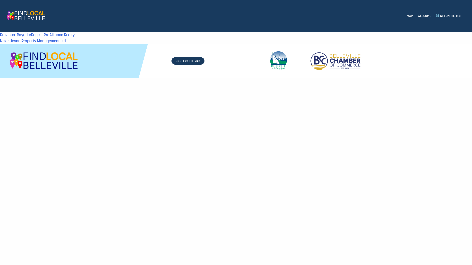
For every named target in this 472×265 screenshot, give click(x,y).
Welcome (424, 16)
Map (410, 16)
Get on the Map (451, 16)
